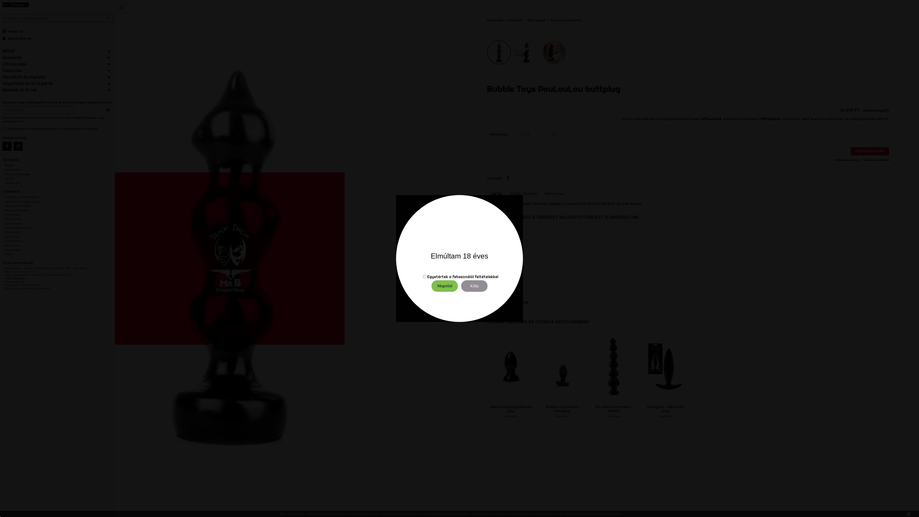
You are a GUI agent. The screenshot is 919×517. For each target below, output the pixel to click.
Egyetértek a (439, 276)
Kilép (474, 286)
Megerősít (444, 286)
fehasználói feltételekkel (475, 276)
